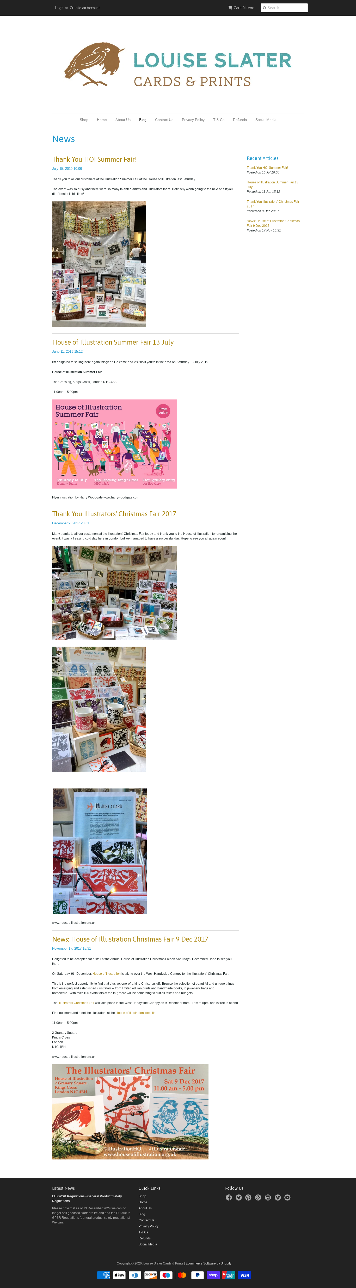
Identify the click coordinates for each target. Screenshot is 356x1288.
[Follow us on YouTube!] (288, 1199)
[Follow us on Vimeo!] (279, 1199)
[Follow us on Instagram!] (269, 1199)
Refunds (240, 120)
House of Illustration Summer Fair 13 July (113, 342)
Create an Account (85, 8)
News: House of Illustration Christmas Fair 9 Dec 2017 (130, 939)
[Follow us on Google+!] (259, 1199)
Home (102, 120)
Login (59, 8)
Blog (142, 120)
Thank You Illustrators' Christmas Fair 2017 (114, 514)
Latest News (63, 1188)
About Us (123, 120)
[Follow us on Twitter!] (239, 1199)
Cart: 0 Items (244, 8)
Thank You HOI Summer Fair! (94, 159)
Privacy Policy (193, 120)
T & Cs (218, 120)
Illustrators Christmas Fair (76, 1003)
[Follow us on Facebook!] (230, 1199)
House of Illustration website (136, 1013)
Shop (84, 120)
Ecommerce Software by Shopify (208, 1263)
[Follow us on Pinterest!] (249, 1199)
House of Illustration (107, 974)
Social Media (266, 120)
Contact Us (164, 120)
